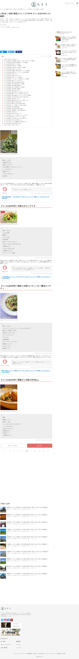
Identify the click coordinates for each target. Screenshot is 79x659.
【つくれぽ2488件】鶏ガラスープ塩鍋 (11, 64)
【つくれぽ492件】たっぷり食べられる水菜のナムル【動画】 (16, 78)
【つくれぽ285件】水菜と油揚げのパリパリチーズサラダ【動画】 (17, 95)
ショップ (18, 647)
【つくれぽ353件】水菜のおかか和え (11, 90)
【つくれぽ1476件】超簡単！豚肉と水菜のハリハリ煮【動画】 (16, 70)
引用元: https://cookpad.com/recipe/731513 (44, 440)
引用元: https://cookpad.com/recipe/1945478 (43, 353)
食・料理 (6, 9)
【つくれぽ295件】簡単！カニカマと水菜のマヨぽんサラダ (16, 93)
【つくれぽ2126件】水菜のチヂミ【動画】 (12, 65)
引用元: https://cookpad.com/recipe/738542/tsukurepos (41, 193)
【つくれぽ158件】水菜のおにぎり (10, 111)
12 (43, 450)
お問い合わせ (42, 653)
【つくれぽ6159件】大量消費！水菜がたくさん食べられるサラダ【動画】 (19, 60)
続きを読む (39, 445)
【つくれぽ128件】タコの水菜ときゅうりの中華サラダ (15, 118)
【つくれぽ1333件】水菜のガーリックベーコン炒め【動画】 (16, 72)
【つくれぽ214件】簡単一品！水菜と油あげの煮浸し (14, 103)
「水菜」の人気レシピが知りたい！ (11, 59)
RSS (64, 653)
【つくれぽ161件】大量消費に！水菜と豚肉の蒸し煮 (14, 110)
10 (35, 450)
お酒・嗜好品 (4, 647)
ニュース (18, 644)
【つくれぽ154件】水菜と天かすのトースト (12, 113)
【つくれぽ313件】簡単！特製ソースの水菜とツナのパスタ (16, 92)
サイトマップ (16, 653)
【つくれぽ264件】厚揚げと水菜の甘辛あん (12, 101)
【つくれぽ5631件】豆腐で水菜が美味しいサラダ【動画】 (15, 62)
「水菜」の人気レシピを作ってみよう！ (11, 125)
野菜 (11, 9)
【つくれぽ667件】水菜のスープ (10, 74)
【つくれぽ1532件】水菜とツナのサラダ (12, 69)
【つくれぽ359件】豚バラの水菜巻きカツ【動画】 (14, 87)
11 (39, 450)
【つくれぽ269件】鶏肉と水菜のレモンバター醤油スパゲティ (16, 100)
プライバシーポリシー (51, 653)
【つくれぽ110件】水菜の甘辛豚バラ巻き (12, 123)
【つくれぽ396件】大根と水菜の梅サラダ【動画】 (14, 83)
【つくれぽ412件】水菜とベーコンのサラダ (12, 80)
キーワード (23, 653)
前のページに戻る (12, 445)
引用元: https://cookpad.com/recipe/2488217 (43, 257)
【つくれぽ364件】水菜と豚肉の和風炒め (12, 85)
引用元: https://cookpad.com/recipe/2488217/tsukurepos (41, 273)
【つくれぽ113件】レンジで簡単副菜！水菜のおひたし (15, 121)
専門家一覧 (59, 653)
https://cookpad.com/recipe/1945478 (10, 320)
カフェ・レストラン (6, 644)
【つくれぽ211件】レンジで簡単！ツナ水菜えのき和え (15, 105)
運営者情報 (29, 653)
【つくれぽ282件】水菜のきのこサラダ (11, 98)
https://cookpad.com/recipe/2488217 (10, 224)
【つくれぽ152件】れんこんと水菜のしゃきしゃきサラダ (15, 115)
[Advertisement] (26, 39)
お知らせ (35, 653)
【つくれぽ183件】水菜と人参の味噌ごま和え (13, 108)
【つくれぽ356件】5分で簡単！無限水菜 (12, 88)
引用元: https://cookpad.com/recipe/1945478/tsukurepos (41, 367)
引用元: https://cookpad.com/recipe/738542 (44, 180)
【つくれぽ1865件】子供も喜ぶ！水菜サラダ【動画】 (14, 67)
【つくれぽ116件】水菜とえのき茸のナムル (12, 120)
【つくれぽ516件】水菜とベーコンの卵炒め (12, 77)
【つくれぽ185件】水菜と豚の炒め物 (11, 106)
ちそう (1, 9)
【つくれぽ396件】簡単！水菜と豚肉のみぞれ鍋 (13, 82)
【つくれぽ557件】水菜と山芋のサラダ (11, 75)
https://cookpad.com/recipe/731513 (10, 411)
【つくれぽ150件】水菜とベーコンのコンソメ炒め (14, 116)
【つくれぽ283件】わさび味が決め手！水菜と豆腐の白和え (16, 97)
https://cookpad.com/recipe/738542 (10, 154)
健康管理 (18, 641)
